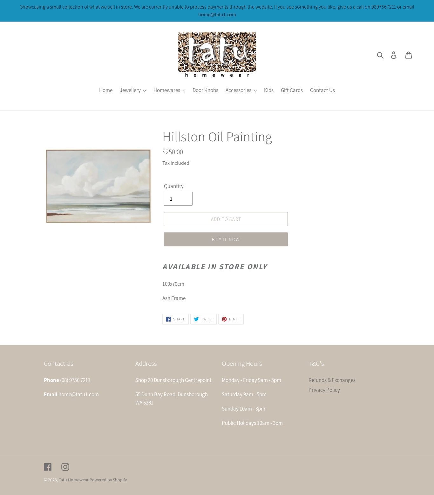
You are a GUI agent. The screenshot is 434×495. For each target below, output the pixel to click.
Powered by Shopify (108, 480)
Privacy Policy (324, 389)
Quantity (174, 186)
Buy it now (226, 240)
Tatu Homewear (74, 480)
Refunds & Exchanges (332, 380)
